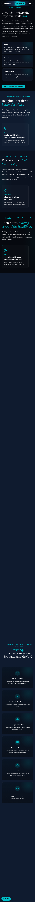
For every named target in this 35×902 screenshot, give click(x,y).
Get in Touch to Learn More (13, 86)
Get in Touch (20, 3)
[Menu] (30, 3)
